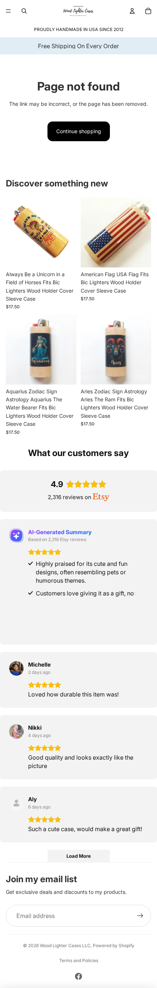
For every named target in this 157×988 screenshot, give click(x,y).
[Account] (132, 11)
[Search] (24, 11)
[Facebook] (78, 976)
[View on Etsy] (16, 668)
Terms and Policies (78, 960)
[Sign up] (140, 915)
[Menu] (8, 11)
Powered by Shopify (113, 945)
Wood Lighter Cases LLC (65, 945)
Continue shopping (78, 131)
